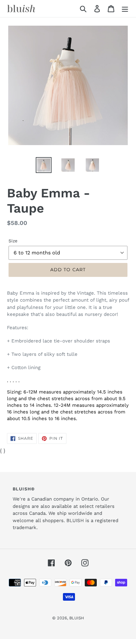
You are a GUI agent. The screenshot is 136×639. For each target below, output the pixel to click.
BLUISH (76, 618)
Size (13, 240)
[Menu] (125, 9)
